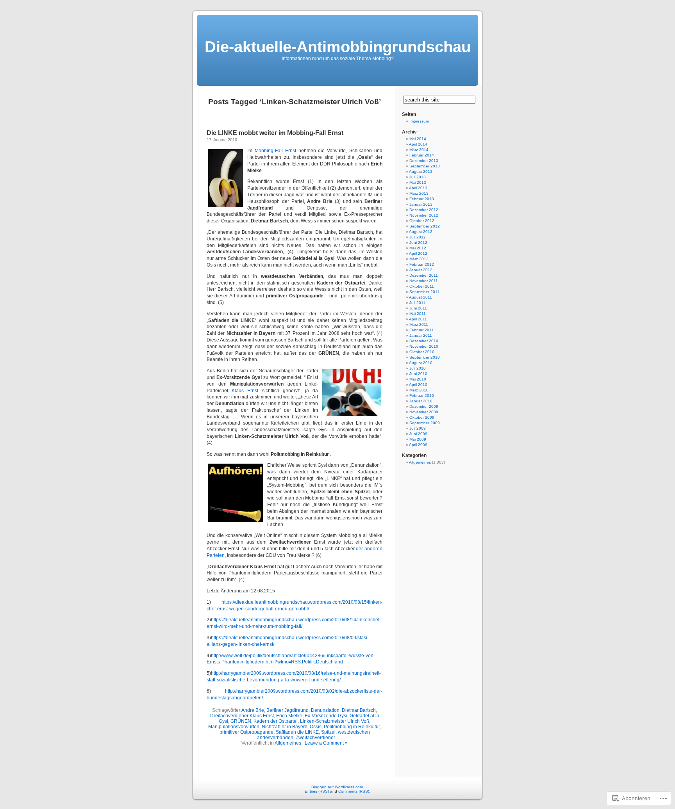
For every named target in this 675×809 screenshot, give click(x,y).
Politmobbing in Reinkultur (352, 726)
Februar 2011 (421, 330)
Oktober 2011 (421, 286)
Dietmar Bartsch (359, 710)
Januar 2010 (420, 401)
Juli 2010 (417, 368)
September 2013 (424, 166)
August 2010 (420, 363)
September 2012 (424, 226)
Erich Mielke (289, 715)
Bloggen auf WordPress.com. (337, 787)
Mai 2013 (417, 182)
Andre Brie (252, 710)
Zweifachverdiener (315, 737)
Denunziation (325, 710)
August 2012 (420, 231)
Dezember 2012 (423, 210)
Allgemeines (288, 743)
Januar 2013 (420, 204)
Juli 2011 (417, 302)
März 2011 (418, 324)
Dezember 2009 (423, 406)
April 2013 (418, 188)
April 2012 (418, 253)
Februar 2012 (421, 264)
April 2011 (418, 319)
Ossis (315, 726)
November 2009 (423, 412)
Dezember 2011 (423, 275)
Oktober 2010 (421, 352)
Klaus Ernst (245, 390)
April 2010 (418, 384)
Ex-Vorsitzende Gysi (326, 715)
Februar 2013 (421, 199)
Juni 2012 (418, 242)
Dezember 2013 (423, 160)
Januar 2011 (420, 335)
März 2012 (419, 259)
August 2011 (420, 297)
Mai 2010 (417, 379)
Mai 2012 (417, 248)
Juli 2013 (417, 177)
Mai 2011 (417, 313)
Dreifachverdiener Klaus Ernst (242, 715)
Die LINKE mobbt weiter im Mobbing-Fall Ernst (275, 133)
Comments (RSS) (353, 791)
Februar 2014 (421, 155)
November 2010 (423, 346)
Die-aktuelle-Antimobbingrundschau (338, 46)
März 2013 (419, 193)
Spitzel (328, 732)
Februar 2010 (421, 395)
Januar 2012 (420, 270)
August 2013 (420, 171)
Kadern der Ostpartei (276, 721)
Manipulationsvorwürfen (233, 726)
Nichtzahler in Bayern (284, 726)
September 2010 (424, 357)
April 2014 (418, 144)
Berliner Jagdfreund (287, 710)
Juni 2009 (418, 434)
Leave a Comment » (326, 743)
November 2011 (423, 281)
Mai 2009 (417, 439)
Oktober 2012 (421, 221)
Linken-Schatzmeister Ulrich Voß (334, 721)
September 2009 (424, 423)
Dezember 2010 (423, 341)
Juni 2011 (418, 308)
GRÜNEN (240, 721)
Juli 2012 (417, 237)
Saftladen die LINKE (297, 732)
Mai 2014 (417, 139)
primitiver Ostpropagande (246, 732)
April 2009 (418, 445)
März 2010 (419, 390)
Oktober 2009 (421, 417)
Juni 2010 (418, 374)
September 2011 (424, 292)
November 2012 (423, 215)
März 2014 (419, 150)
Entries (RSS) (317, 791)
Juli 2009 (417, 428)
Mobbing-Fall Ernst (275, 150)
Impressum (419, 121)
